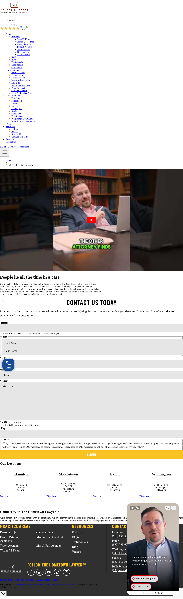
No (86, 306)
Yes (96, 306)
